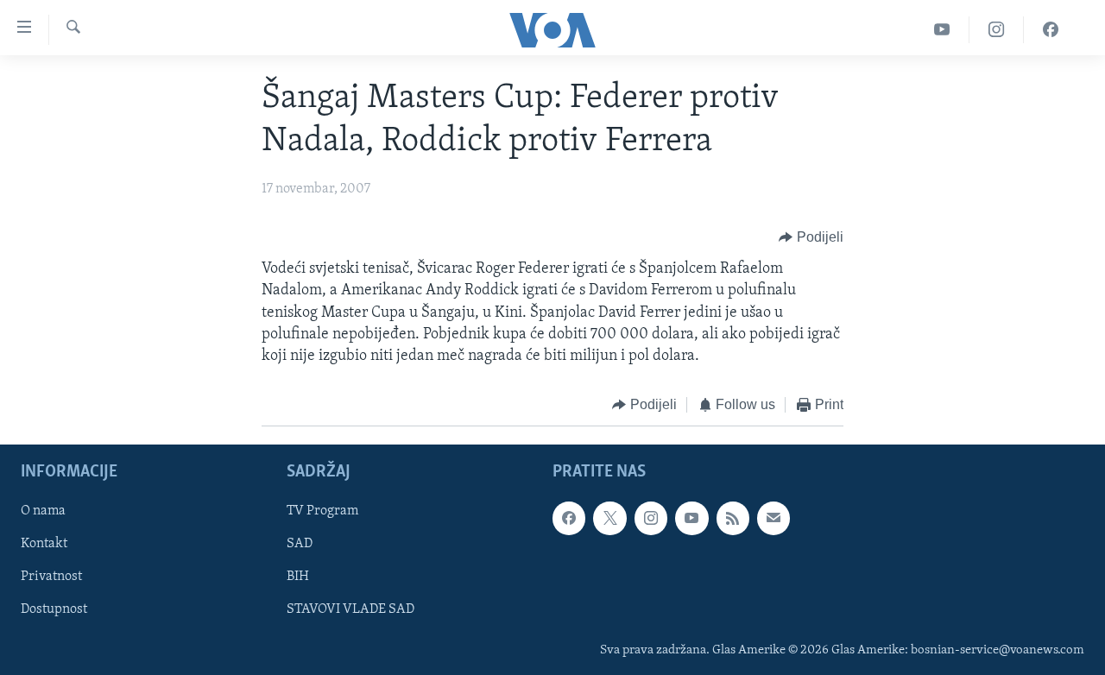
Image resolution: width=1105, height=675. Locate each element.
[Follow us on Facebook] (568, 518)
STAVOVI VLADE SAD (350, 609)
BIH (298, 577)
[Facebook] (1050, 29)
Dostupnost (54, 609)
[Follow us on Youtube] (691, 518)
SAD (300, 544)
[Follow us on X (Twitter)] (609, 518)
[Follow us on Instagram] (651, 518)
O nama (43, 511)
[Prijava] (773, 518)
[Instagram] (996, 29)
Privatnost (51, 577)
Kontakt (44, 544)
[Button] (811, 237)
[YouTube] (942, 29)
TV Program (322, 511)
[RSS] (733, 518)
